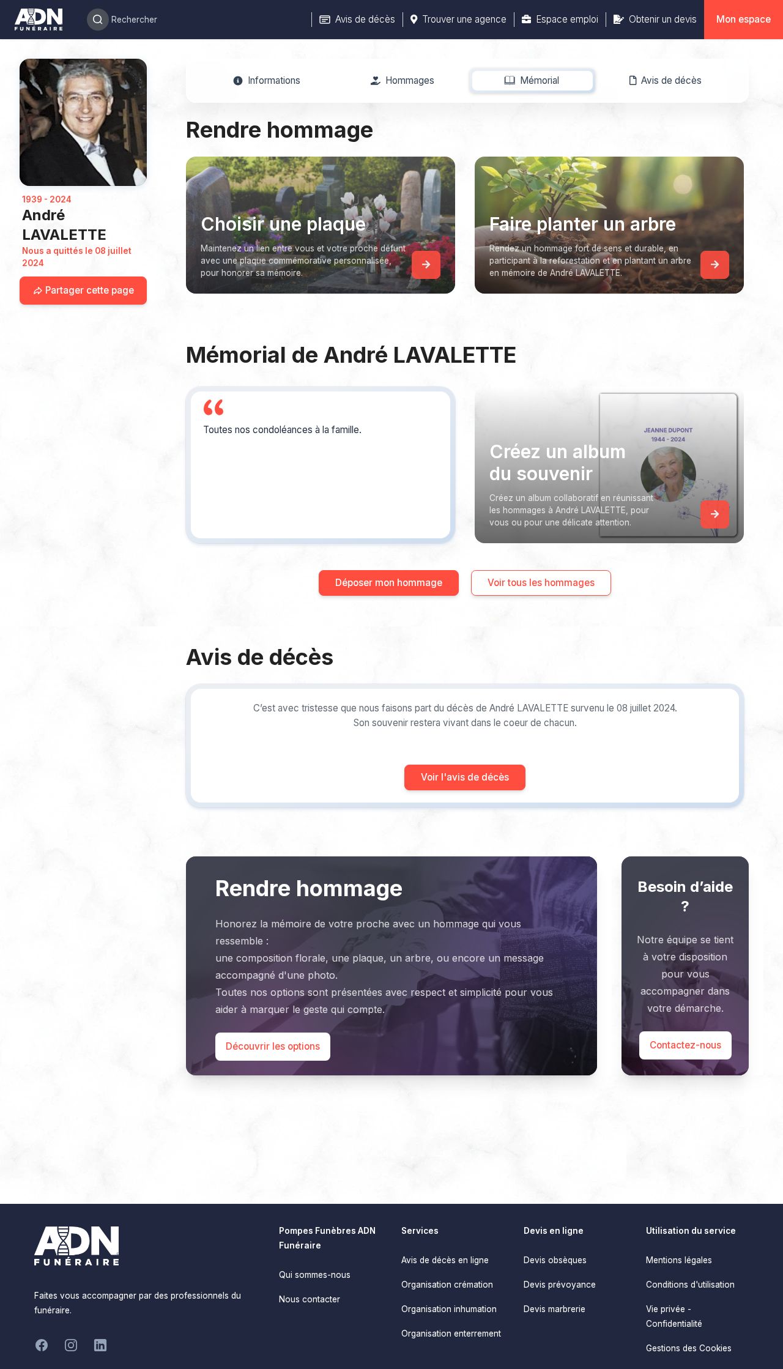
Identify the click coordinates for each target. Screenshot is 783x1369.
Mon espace (743, 19)
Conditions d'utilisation (690, 1284)
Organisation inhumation (449, 1309)
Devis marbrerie (554, 1309)
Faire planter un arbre (582, 224)
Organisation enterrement (451, 1333)
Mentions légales (679, 1260)
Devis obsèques (555, 1260)
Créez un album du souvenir (557, 462)
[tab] (267, 81)
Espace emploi (567, 19)
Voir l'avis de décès (465, 777)
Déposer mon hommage (388, 582)
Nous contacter (309, 1299)
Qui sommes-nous (315, 1275)
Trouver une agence (464, 19)
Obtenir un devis (663, 19)
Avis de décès (365, 19)
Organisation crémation (447, 1284)
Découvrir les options (273, 1046)
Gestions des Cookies (689, 1348)
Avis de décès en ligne (445, 1260)
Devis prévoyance (560, 1284)
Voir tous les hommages (541, 582)
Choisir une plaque (283, 224)
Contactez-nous (685, 1045)
